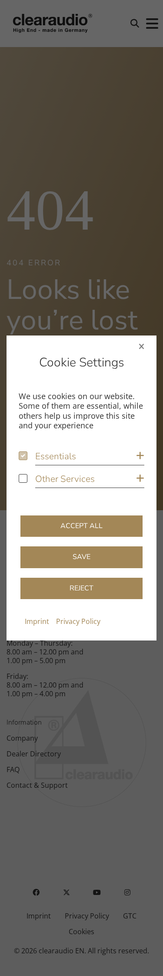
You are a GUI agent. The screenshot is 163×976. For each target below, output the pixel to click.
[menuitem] (37, 621)
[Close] (141, 346)
